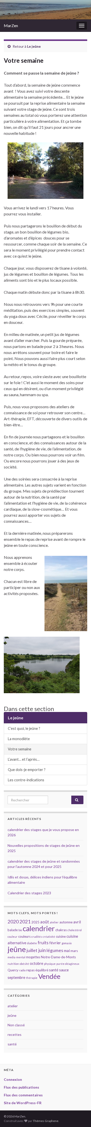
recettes (14, 1034)
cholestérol (74, 930)
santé (53, 970)
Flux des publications (21, 1087)
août (44, 921)
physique (50, 963)
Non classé (16, 1025)
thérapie (31, 977)
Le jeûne (34, 46)
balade (13, 930)
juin (42, 950)
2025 (35, 922)
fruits (43, 942)
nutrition (13, 963)
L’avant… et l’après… (23, 759)
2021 (25, 921)
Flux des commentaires (23, 1095)
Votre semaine (19, 749)
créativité (49, 936)
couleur (12, 936)
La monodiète (19, 739)
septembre (16, 977)
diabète (32, 943)
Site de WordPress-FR (22, 1103)
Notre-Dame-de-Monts (58, 957)
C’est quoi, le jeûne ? (24, 728)
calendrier (39, 928)
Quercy (13, 970)
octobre (36, 963)
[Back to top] (79, 1115)
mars (74, 951)
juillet (32, 950)
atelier (54, 922)
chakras (61, 930)
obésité (24, 963)
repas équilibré (37, 970)
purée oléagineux (67, 963)
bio (20, 930)
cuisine (61, 936)
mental (20, 957)
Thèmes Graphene (45, 1121)
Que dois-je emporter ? (27, 769)
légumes (55, 950)
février (55, 942)
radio (22, 970)
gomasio (67, 943)
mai (67, 950)
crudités (36, 936)
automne (66, 922)
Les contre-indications (26, 780)
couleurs (24, 936)
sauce (64, 970)
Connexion (13, 1079)
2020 (13, 921)
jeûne (17, 949)
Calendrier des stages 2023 (29, 893)
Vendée (49, 976)
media (11, 957)
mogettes (33, 957)
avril (77, 922)
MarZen (11, 25)
